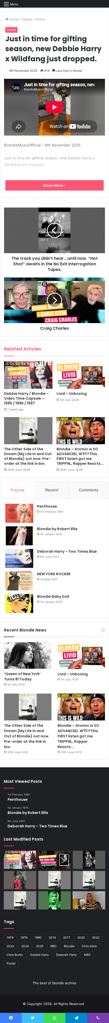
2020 (81, 937)
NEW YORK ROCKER (53, 573)
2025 (39, 946)
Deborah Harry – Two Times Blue (67, 551)
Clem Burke (15, 955)
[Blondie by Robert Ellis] (19, 535)
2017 (66, 937)
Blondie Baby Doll (53, 596)
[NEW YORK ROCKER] (19, 580)
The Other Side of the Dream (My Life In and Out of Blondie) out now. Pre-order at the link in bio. (28, 456)
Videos (27, 19)
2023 (10, 946)
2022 (95, 937)
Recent (51, 490)
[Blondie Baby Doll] (19, 603)
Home (13, 19)
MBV (87, 955)
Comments (88, 490)
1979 (24, 937)
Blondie (69, 946)
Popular (18, 490)
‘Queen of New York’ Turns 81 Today (22, 676)
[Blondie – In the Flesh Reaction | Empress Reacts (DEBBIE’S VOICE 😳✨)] (89, 900)
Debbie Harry (39, 955)
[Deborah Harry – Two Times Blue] (19, 558)
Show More (53, 185)
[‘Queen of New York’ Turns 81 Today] (27, 655)
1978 (10, 937)
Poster (11, 963)
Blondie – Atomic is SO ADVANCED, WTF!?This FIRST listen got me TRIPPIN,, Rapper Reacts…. (80, 456)
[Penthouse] (19, 513)
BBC (53, 946)
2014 (52, 937)
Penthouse (47, 506)
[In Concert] (54, 860)
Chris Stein (89, 946)
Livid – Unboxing (72, 393)
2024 (25, 946)
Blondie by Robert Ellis (57, 528)
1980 (38, 937)
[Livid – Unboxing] (81, 375)
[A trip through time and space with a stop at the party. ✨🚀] (89, 860)
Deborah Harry (66, 955)
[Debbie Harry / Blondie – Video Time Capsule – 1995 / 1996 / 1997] (28, 375)
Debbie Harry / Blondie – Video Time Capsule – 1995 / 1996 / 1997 (26, 398)
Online (40, 19)
